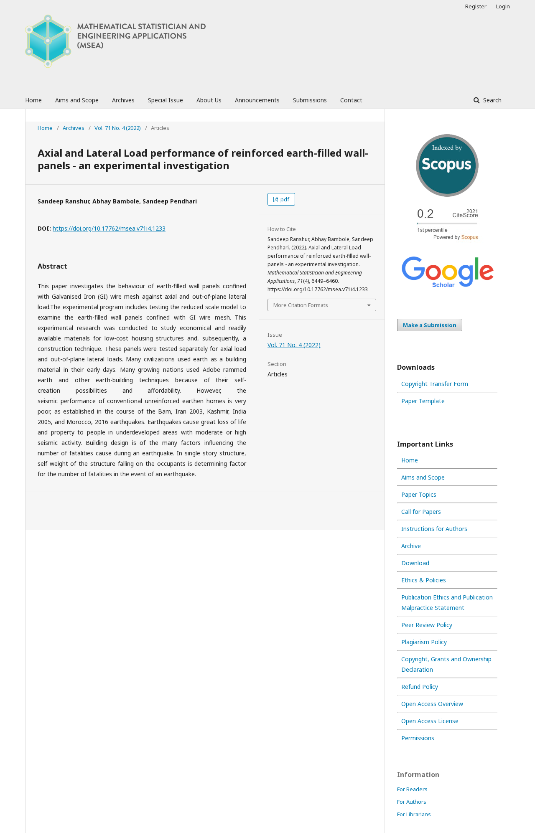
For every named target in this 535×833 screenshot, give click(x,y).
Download (415, 563)
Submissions (310, 100)
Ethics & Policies (423, 580)
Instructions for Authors (434, 529)
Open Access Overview (432, 704)
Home (33, 100)
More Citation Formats (300, 305)
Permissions (417, 738)
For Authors (411, 801)
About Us (209, 100)
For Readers (412, 789)
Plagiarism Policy (424, 642)
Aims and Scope (77, 100)
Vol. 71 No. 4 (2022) (117, 128)
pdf (284, 199)
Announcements (257, 100)
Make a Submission (429, 325)
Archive (411, 546)
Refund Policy (419, 687)
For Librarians (414, 814)
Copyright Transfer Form (434, 384)
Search (492, 100)
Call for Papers (421, 512)
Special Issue (165, 100)
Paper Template (423, 401)
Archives (123, 100)
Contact (351, 100)
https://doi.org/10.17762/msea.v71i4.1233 (109, 228)
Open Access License (430, 721)
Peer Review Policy (426, 625)
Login (503, 6)
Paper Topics (418, 494)
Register (476, 6)
